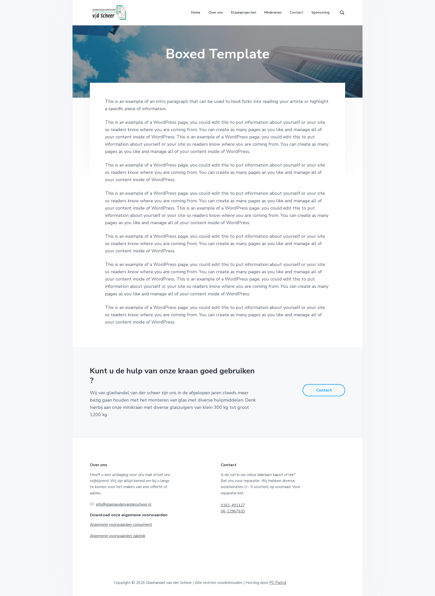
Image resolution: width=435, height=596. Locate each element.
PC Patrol (277, 582)
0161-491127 (233, 505)
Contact (324, 390)
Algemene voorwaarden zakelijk (117, 535)
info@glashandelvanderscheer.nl (123, 504)
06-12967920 (233, 511)
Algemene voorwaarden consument (121, 524)
